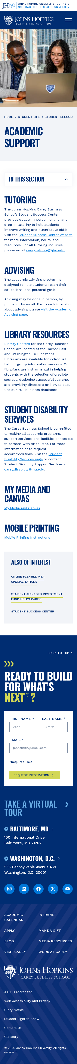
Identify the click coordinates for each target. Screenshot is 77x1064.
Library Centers (17, 344)
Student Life (29, 117)
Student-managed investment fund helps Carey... (37, 596)
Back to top (59, 653)
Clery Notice (14, 1010)
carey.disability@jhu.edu (24, 469)
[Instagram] (9, 889)
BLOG (9, 941)
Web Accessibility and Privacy (27, 1001)
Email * (16, 740)
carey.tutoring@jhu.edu (45, 250)
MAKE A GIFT (49, 930)
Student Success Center (32, 611)
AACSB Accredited (18, 992)
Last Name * (54, 719)
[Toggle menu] (68, 20)
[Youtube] (67, 889)
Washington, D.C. (32, 858)
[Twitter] (53, 889)
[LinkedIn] (24, 889)
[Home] (28, 20)
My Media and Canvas (22, 508)
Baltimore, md (29, 829)
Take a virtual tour (30, 807)
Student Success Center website (46, 235)
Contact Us (13, 1028)
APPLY (9, 930)
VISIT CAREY (15, 952)
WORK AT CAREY (52, 952)
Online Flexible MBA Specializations (27, 579)
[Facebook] (38, 889)
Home (8, 117)
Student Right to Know (21, 1019)
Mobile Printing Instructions (27, 537)
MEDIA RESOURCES (55, 941)
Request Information (31, 775)
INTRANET (47, 915)
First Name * (21, 719)
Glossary (11, 1037)
